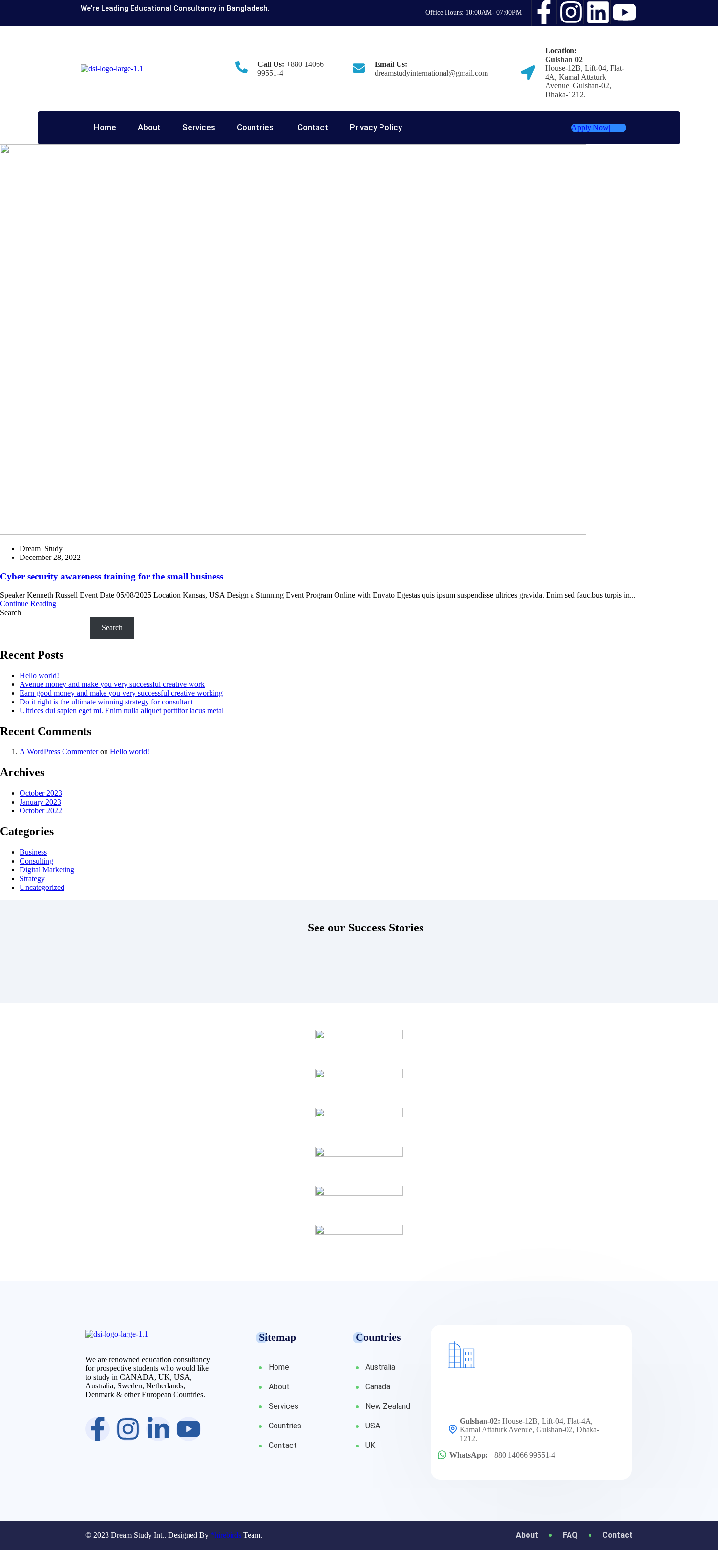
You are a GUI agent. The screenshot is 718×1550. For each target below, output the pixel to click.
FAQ (570, 1535)
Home (105, 127)
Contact (312, 127)
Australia (380, 1367)
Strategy (32, 878)
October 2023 (41, 793)
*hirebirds (226, 1535)
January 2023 (40, 802)
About (149, 127)
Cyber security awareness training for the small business (111, 576)
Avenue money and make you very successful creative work (112, 684)
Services (198, 127)
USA (372, 1425)
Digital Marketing (47, 870)
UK (370, 1445)
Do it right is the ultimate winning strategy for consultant (106, 702)
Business (33, 852)
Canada (377, 1386)
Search (10, 612)
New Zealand (387, 1406)
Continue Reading (28, 603)
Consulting (36, 861)
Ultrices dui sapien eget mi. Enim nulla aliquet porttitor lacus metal (122, 710)
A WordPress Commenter (59, 751)
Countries (255, 127)
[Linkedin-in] (158, 1429)
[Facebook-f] (544, 12)
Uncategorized (42, 887)
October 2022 (41, 810)
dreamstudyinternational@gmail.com (431, 73)
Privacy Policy (376, 127)
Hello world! (39, 675)
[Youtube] (624, 12)
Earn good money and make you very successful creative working (121, 693)
